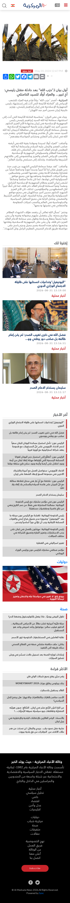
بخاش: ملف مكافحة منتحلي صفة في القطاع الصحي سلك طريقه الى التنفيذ (38, 645)
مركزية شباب (35, 821)
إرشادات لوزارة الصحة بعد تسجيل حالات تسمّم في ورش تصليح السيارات (36, 656)
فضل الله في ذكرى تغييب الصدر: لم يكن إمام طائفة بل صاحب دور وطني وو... (37, 336)
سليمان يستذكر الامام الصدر (48, 387)
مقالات (35, 833)
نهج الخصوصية (35, 841)
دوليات (62, 561)
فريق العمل (35, 845)
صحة (63, 608)
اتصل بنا (35, 858)
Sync (41, 893)
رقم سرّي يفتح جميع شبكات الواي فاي (45, 676)
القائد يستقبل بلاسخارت (52, 690)
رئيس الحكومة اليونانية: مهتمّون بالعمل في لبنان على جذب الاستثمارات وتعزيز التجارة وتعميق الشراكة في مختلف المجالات (37, 532)
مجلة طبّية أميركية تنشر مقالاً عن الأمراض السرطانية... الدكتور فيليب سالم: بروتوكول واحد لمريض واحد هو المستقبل (37, 627)
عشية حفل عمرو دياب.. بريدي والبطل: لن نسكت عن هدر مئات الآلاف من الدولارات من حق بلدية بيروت (36, 730)
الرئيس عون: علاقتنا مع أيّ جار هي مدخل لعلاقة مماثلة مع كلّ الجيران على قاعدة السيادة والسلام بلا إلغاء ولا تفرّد (37, 484)
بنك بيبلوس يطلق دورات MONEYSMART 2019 (40, 683)
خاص (35, 797)
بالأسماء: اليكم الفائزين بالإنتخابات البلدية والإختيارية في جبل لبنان (36, 719)
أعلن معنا (35, 853)
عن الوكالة (35, 849)
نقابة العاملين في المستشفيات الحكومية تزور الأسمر (38, 637)
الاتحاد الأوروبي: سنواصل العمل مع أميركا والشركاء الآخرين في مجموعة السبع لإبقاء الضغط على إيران (38, 472)
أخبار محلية (59, 295)
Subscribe (35, 868)
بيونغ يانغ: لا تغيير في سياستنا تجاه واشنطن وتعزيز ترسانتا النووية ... (38, 597)
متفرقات (35, 829)
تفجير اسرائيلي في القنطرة (50, 543)
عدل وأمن (35, 805)
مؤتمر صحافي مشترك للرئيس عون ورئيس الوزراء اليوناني (39, 551)
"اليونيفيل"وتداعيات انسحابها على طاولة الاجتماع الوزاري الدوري (40, 284)
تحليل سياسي (35, 792)
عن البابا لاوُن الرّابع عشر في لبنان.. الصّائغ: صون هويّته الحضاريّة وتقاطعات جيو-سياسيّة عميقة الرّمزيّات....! (37, 709)
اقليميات (35, 809)
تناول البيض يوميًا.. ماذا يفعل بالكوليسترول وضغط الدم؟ (36, 616)
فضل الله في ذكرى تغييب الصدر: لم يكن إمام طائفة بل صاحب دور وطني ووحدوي (36, 434)
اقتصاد (35, 801)
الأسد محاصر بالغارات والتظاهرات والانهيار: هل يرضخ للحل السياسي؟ (35, 699)
